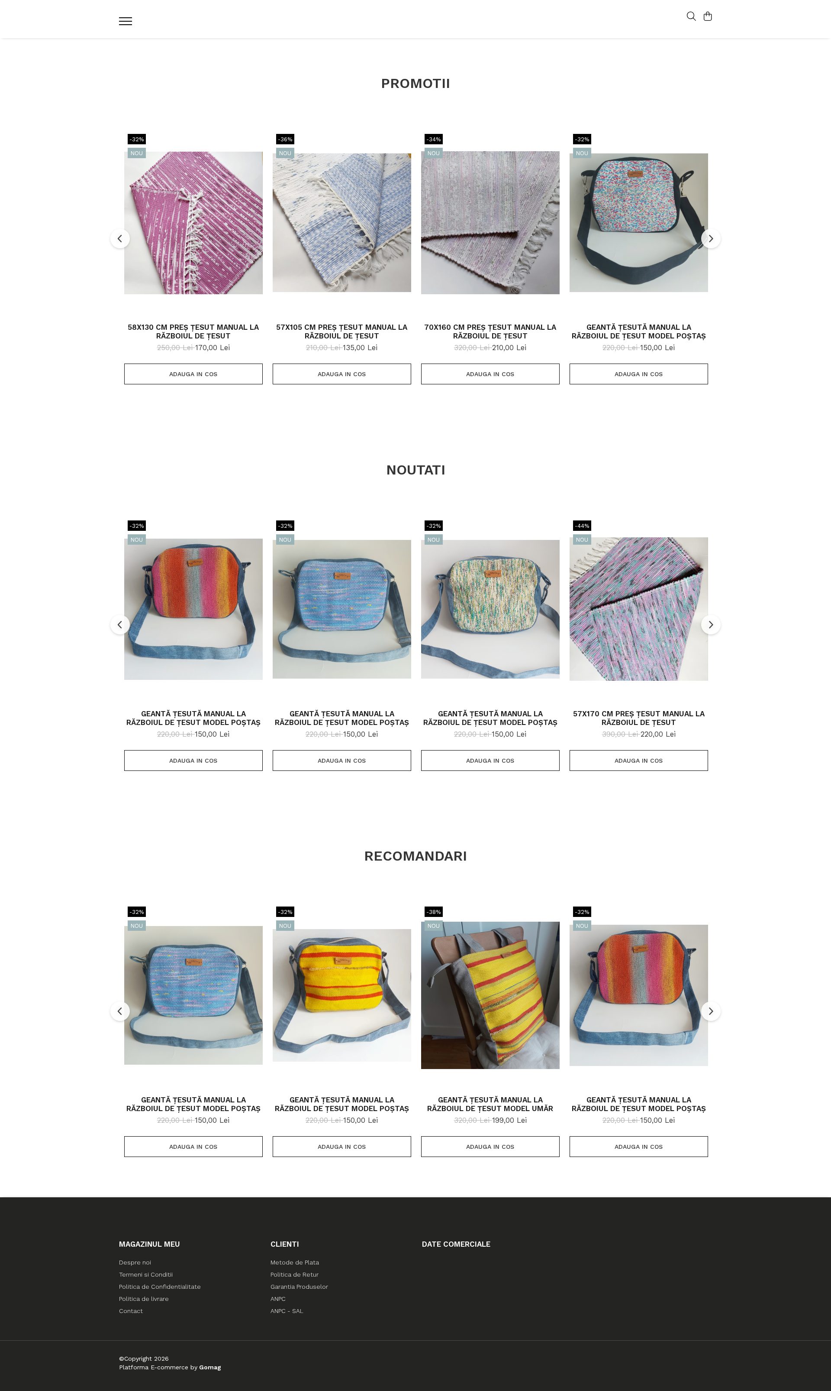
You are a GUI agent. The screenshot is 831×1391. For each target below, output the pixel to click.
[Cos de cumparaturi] (707, 17)
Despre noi (135, 1262)
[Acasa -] (415, 19)
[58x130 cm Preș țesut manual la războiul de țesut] (193, 222)
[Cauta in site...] (691, 17)
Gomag (209, 1367)
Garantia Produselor (299, 1286)
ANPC (278, 1298)
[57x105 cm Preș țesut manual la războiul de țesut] (342, 222)
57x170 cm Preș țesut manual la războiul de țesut (639, 718)
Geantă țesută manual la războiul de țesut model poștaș (639, 331)
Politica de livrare (144, 1298)
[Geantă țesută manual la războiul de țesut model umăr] (490, 995)
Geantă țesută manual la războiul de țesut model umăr (490, 1104)
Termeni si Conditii (146, 1274)
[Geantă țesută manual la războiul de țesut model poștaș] (639, 222)
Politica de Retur (295, 1274)
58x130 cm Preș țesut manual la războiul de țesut (193, 331)
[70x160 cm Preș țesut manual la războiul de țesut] (490, 222)
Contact (131, 1310)
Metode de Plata (295, 1262)
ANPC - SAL (287, 1310)
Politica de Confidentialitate (160, 1286)
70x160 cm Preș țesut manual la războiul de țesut (490, 331)
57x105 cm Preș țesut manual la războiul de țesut (341, 331)
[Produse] (126, 23)
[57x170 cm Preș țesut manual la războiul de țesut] (639, 609)
